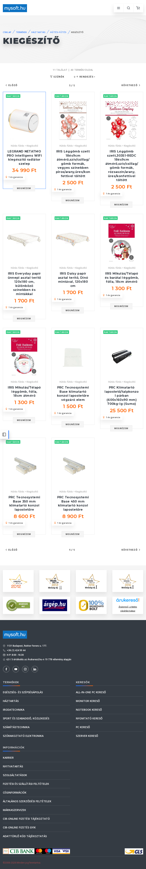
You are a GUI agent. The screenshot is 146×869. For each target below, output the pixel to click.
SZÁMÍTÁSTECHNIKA (16, 727)
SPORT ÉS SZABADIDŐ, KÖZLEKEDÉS (26, 718)
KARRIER (8, 757)
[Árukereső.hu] (127, 601)
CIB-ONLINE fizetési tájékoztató (26, 818)
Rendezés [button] (86, 76)
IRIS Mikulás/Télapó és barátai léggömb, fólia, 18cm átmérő (122, 277)
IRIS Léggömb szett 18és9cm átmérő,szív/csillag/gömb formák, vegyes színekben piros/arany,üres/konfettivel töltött (73, 164)
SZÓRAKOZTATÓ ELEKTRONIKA (23, 736)
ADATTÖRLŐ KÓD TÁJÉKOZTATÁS (25, 836)
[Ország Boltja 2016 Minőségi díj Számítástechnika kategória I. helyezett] (127, 580)
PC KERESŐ (83, 727)
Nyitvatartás (13, 766)
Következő (129, 85)
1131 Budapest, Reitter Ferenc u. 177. (26, 645)
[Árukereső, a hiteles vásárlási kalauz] (18, 605)
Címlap (7, 32)
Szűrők (58, 76)
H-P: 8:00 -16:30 (15, 654)
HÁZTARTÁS (38, 32)
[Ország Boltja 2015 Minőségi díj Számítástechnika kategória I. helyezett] (91, 580)
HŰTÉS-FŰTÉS (58, 32)
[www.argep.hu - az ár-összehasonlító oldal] (54, 605)
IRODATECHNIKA (13, 709)
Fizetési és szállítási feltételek (26, 784)
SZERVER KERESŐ (87, 736)
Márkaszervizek (14, 810)
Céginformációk (14, 792)
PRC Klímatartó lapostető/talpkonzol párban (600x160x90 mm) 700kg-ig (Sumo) (122, 396)
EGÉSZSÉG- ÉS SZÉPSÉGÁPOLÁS (23, 692)
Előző (12, 85)
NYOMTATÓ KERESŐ (89, 718)
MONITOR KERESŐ (88, 701)
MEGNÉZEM (24, 188)
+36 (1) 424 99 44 (15, 650)
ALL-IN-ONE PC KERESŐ (91, 692)
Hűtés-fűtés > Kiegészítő (24, 145)
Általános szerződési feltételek (27, 801)
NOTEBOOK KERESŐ (89, 709)
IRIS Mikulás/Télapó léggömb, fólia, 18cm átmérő (24, 391)
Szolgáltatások (15, 775)
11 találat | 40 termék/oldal (73, 69)
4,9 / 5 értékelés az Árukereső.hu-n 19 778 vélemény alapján (38, 659)
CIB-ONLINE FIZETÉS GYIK (19, 827)
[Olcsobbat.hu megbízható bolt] (91, 605)
